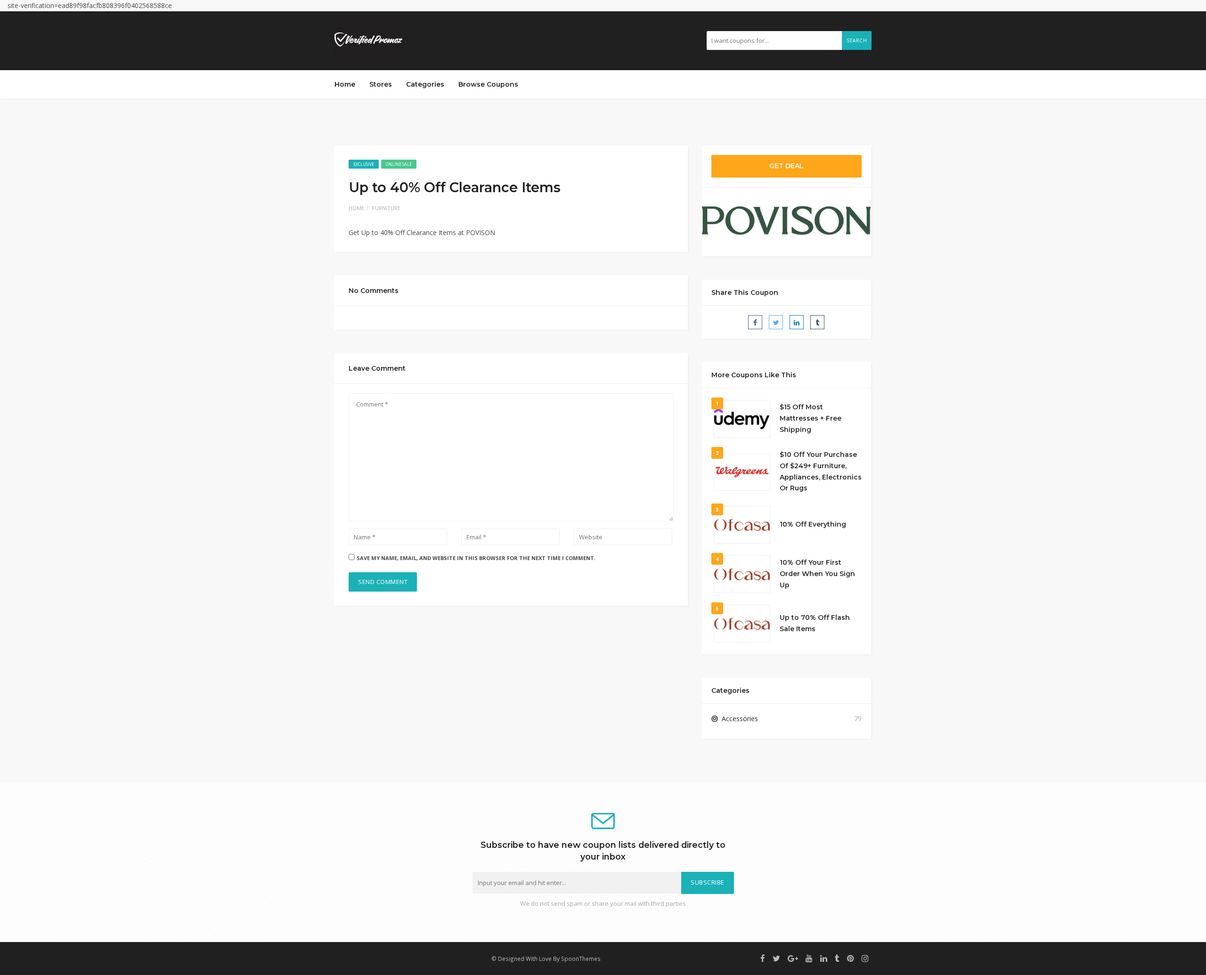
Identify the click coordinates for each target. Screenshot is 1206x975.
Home (344, 84)
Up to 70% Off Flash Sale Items (815, 623)
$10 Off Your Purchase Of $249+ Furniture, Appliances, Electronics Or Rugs (821, 471)
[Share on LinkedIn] (797, 322)
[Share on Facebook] (755, 322)
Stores (380, 84)
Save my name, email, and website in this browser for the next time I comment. (476, 557)
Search (857, 40)
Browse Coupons (488, 84)
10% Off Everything (813, 524)
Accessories (740, 718)
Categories (425, 84)
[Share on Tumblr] (817, 322)
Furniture (386, 207)
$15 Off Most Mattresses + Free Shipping (810, 418)
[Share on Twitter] (776, 322)
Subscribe (708, 882)
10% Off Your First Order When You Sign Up (817, 573)
